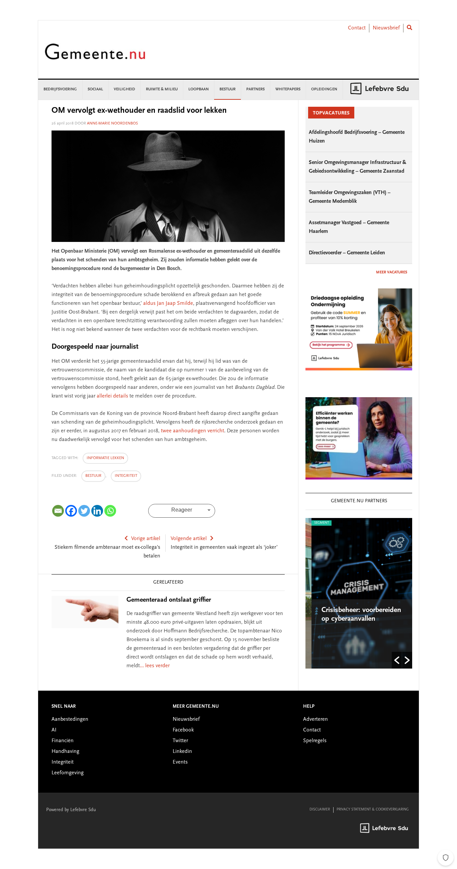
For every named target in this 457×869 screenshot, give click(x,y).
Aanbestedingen (70, 719)
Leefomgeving (68, 773)
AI (54, 730)
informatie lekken (105, 458)
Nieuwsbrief (386, 28)
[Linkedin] (97, 511)
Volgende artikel (189, 538)
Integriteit (126, 476)
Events (180, 762)
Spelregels (315, 741)
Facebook (183, 730)
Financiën (63, 741)
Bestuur (93, 476)
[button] (397, 660)
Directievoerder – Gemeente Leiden (347, 253)
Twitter (180, 741)
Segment (315, 523)
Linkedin (182, 751)
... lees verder (155, 666)
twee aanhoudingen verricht (192, 431)
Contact (357, 28)
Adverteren (315, 719)
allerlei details (112, 396)
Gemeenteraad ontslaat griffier (168, 600)
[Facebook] (71, 511)
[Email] (58, 511)
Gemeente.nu (95, 56)
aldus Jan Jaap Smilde (168, 303)
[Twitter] (84, 511)
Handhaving (65, 751)
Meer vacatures (391, 272)
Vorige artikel (145, 538)
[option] (358, 593)
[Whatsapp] (110, 511)
